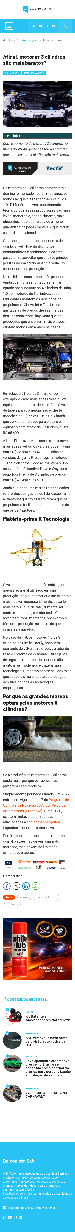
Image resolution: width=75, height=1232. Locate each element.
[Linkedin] (53, 26)
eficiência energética (43, 822)
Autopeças (29, 40)
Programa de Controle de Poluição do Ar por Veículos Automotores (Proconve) (36, 805)
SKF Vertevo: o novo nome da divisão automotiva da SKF (47, 1041)
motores (12, 904)
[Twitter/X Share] (16, 886)
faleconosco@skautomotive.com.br (31, 1208)
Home (12, 40)
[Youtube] (40, 26)
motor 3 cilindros (46, 897)
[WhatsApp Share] (35, 886)
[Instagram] (47, 26)
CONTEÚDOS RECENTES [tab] (27, 1000)
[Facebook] (34, 26)
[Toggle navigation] (9, 26)
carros (24, 897)
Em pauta (31, 1056)
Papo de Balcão (34, 73)
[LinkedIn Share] (26, 886)
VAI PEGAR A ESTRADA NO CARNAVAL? (46, 1094)
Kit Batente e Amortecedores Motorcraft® (48, 1018)
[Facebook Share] (7, 886)
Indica (30, 1012)
